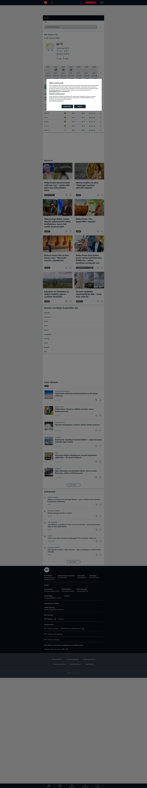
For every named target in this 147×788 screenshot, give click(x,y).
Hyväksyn (80, 106)
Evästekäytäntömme (53, 91)
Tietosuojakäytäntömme (64, 91)
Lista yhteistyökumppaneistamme (56, 101)
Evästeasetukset (67, 106)
